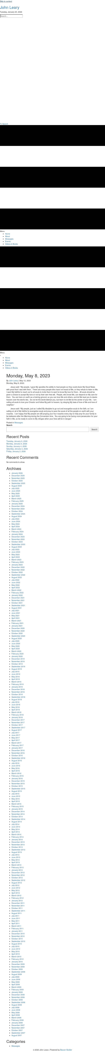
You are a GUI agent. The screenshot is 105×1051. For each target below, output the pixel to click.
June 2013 (16, 857)
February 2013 (18, 867)
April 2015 (16, 801)
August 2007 (17, 1035)
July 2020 (15, 641)
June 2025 (16, 491)
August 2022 (17, 577)
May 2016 (16, 768)
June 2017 (16, 735)
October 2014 (17, 816)
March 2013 (16, 865)
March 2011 (16, 926)
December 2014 (18, 811)
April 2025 (16, 496)
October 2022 (17, 572)
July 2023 (15, 549)
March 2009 (16, 987)
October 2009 (17, 969)
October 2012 (17, 877)
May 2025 (16, 493)
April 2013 (16, 862)
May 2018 (16, 707)
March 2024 (16, 529)
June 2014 (16, 826)
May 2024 (16, 524)
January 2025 (17, 503)
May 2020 (16, 646)
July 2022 (15, 580)
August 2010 (17, 943)
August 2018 (17, 699)
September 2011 (18, 910)
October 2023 (17, 541)
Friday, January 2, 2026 (16, 451)
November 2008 (18, 997)
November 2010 (18, 936)
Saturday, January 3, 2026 (17, 448)
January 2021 (17, 625)
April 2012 (16, 893)
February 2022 (18, 592)
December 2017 (18, 720)
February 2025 (18, 501)
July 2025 (15, 488)
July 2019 (15, 671)
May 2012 (16, 890)
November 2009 (18, 966)
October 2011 (17, 908)
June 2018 (16, 704)
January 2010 (17, 961)
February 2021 (18, 623)
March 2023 (16, 559)
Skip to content (6, 1)
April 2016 (16, 770)
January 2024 (17, 534)
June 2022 (16, 582)
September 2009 (18, 971)
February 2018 (18, 714)
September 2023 (18, 544)
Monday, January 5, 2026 (16, 443)
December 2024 (18, 506)
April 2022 (16, 587)
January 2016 (17, 778)
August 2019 (17, 669)
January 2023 (17, 564)
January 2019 (17, 686)
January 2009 (17, 992)
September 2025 (18, 483)
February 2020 (18, 653)
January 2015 (17, 809)
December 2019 (18, 658)
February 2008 (18, 1020)
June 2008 (16, 1010)
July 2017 (15, 732)
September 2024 (18, 513)
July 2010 (15, 946)
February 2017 (18, 745)
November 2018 (18, 692)
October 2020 (17, 633)
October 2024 (17, 511)
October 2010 (17, 938)
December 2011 (18, 903)
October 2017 (17, 725)
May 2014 (16, 829)
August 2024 (17, 516)
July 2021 (15, 610)
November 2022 (18, 569)
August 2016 (17, 760)
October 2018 (17, 694)
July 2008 (15, 1007)
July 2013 (15, 854)
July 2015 (15, 793)
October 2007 (17, 1030)
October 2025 (17, 480)
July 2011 (15, 915)
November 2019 (18, 661)
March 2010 (16, 956)
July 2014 (15, 824)
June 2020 (16, 643)
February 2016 (18, 776)
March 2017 (16, 742)
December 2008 (18, 994)
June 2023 (16, 552)
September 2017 (18, 727)
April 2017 (16, 740)
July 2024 (15, 519)
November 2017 (18, 722)
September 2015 (18, 788)
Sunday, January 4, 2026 (16, 446)
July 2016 (15, 763)
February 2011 (18, 928)
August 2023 (17, 547)
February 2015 (18, 806)
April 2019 (16, 679)
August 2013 (17, 852)
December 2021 (18, 597)
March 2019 (16, 681)
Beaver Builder (66, 1049)
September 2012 (18, 880)
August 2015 (17, 791)
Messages (18, 422)
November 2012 (18, 875)
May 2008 (16, 1012)
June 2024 (16, 521)
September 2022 (18, 575)
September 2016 (18, 758)
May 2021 (16, 615)
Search (9, 425)
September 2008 (18, 1002)
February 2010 (18, 959)
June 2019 (16, 674)
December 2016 (18, 750)
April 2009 (16, 984)
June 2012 (16, 887)
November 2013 (18, 844)
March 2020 (16, 651)
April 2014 (16, 832)
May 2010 (16, 951)
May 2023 (16, 554)
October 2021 (17, 603)
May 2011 (16, 921)
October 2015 (17, 786)
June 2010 (16, 949)
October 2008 (17, 999)
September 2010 (18, 941)
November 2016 (18, 753)
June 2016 (16, 765)
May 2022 (16, 585)
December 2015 (18, 781)
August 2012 (17, 882)
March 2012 (16, 895)
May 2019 (16, 676)
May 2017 (16, 737)
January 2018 (17, 717)
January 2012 (17, 900)
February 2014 (18, 837)
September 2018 (18, 697)
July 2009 (15, 977)
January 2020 (17, 656)
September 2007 (18, 1033)
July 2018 (15, 702)
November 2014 (18, 814)
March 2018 (16, 712)
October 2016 (17, 755)
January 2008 (17, 1022)
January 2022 (17, 595)
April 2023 (16, 557)
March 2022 (16, 590)
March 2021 (16, 620)
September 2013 (18, 849)
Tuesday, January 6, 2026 (16, 441)
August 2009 (17, 974)
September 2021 (18, 605)
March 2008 (16, 1017)
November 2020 (18, 631)
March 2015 (16, 804)
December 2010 (18, 933)
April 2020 (16, 648)
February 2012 (18, 898)
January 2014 (17, 839)
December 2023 (18, 536)
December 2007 (18, 1025)
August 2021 (17, 608)
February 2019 (18, 684)
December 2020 (18, 628)
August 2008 (17, 1005)
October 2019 (17, 664)
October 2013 (17, 847)
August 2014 (17, 821)
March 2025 (16, 498)
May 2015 (16, 798)
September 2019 (18, 666)
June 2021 (16, 613)
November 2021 (18, 600)
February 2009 (18, 989)
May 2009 (16, 982)
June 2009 (16, 979)
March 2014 (16, 834)
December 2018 (18, 689)
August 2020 (17, 638)
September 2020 (18, 636)
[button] (4, 124)
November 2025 (18, 478)
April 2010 (16, 954)
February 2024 (18, 531)
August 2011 (17, 913)
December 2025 (18, 475)
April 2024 (16, 526)
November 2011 (18, 905)
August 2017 (17, 730)
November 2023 (18, 539)
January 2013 (17, 870)
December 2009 (18, 964)
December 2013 (18, 842)
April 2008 (16, 1015)
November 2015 (18, 783)
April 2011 (16, 923)
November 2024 (18, 508)
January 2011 (17, 931)
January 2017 (17, 748)
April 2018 (16, 709)
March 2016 (16, 773)
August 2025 (17, 485)
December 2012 (18, 872)
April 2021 (16, 618)
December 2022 (18, 567)
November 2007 (18, 1027)
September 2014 (18, 819)
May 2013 (16, 860)
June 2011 (16, 918)
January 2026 (17, 473)
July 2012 (15, 885)
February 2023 (18, 562)
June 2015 (16, 796)
